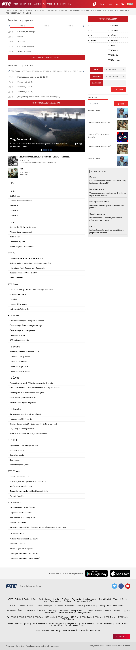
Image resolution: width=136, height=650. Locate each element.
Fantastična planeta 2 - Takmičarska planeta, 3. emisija (31, 383)
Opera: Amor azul (16, 278)
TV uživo (27, 13)
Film (21, 168)
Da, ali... (92, 177)
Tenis (39, 606)
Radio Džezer (72, 625)
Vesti (16, 4)
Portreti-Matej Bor (17, 496)
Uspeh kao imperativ (18, 242)
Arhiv (82, 625)
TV (44, 4)
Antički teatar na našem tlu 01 (21, 486)
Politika (18, 599)
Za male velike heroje (67, 612)
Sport (23, 4)
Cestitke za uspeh (97, 214)
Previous (9, 26)
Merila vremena (90, 599)
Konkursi (81, 630)
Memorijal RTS (119, 606)
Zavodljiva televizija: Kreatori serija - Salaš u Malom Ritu (45, 156)
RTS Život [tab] (47, 71)
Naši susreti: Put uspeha (19, 309)
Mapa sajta (122, 637)
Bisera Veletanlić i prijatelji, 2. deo (23, 517)
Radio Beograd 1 (21, 623)
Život (20, 610)
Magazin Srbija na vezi (18, 304)
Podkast (67, 601)
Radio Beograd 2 (39, 623)
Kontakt (45, 630)
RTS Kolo (85, 10)
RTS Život (62, 10)
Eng (110, 4)
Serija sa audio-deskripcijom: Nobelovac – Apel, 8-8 (30, 263)
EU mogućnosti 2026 (83, 601)
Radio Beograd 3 (56, 623)
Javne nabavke (68, 630)
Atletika (79, 606)
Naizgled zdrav (84, 612)
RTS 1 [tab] (22, 26)
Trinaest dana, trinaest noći (21, 201)
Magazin (37, 4)
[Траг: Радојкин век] (46, 130)
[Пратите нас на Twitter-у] (114, 586)
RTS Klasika (74, 10)
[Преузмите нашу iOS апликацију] (120, 573)
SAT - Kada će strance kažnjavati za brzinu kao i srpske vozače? (35, 388)
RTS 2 (14, 10)
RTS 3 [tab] (70, 26)
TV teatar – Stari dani (18, 361)
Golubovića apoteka (18, 294)
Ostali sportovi (104, 606)
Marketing (55, 630)
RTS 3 (21, 10)
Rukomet (59, 606)
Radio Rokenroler (104, 623)
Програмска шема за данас (46, 57)
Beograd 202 (72, 623)
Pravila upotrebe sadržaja (37, 646)
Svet (35, 599)
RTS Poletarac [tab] (78, 71)
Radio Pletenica (87, 623)
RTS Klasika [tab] (57, 71)
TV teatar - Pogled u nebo (20, 366)
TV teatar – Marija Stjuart (20, 371)
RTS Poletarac (122, 10)
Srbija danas (44, 599)
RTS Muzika (108, 10)
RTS (64, 4)
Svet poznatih (77, 610)
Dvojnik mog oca (96, 189)
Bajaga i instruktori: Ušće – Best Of (23, 273)
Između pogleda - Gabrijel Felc (21, 246)
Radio (49, 4)
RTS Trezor (96, 10)
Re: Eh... (92, 226)
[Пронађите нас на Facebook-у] (121, 586)
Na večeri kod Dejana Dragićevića (23, 402)
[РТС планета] (94, 4)
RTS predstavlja (13, 13)
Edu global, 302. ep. (17, 335)
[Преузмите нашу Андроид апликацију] (96, 573)
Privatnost (10, 646)
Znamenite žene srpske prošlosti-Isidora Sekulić (29, 491)
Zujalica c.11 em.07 (17, 544)
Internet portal (93, 630)
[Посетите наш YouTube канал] (127, 586)
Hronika (55, 599)
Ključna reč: (96, 83)
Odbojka (48, 606)
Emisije (57, 4)
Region (27, 599)
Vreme (116, 599)
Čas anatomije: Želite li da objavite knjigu (26, 325)
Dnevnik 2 (14, 206)
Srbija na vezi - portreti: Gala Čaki (23, 397)
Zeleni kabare (15, 460)
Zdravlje (89, 610)
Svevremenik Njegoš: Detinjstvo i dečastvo (27, 321)
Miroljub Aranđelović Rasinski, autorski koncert (28, 433)
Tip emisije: (96, 76)
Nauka (108, 610)
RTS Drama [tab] (15, 71)
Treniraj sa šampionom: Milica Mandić (25, 558)
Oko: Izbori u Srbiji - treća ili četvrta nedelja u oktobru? (31, 289)
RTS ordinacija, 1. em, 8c (19, 340)
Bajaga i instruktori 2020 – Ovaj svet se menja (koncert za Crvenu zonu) (38, 527)
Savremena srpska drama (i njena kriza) (25, 414)
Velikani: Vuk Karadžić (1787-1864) (24, 539)
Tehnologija (53, 610)
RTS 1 (8, 10)
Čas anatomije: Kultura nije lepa (22, 330)
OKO (29, 4)
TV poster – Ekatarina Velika (21, 512)
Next (83, 26)
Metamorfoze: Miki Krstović (21, 419)
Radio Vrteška (57, 625)
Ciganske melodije (17, 455)
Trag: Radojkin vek (20, 139)
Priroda (117, 610)
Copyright (20, 646)
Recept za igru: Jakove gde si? (21, 548)
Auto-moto (90, 606)
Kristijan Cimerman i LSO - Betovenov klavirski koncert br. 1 (33, 424)
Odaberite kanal (110, 70)
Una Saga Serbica (17, 450)
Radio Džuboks (121, 623)
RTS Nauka (40, 10)
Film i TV (99, 610)
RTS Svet (29, 10)
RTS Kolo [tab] (67, 71)
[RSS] (122, 4)
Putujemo (64, 610)
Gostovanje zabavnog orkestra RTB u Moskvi (28, 481)
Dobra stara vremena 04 (19, 476)
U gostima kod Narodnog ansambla (24, 445)
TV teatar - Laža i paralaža (20, 357)
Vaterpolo (69, 606)
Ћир (102, 4)
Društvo (65, 599)
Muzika (42, 610)
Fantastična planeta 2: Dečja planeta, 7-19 (26, 258)
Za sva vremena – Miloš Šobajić (22, 508)
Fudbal (21, 606)
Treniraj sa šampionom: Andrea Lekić (24, 553)
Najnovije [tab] (92, 97)
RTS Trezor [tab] (26, 71)
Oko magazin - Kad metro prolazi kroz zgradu (27, 393)
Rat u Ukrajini (105, 599)
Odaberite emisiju (111, 76)
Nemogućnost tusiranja (99, 201)
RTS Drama (52, 10)
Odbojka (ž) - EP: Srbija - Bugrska (23, 227)
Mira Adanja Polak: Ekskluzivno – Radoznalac (27, 268)
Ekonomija (76, 599)
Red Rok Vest (15, 196)
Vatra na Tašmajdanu (18, 522)
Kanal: (96, 70)
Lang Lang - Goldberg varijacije (22, 429)
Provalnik (13, 299)
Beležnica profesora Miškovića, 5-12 (24, 352)
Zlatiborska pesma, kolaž (19, 465)
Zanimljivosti (30, 610)
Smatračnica (55, 601)
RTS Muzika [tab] (37, 71)
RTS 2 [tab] (46, 26)
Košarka (31, 606)
